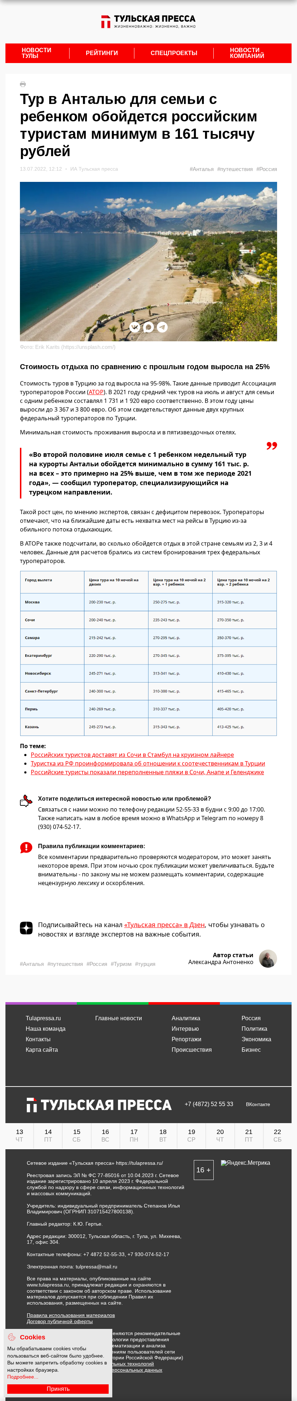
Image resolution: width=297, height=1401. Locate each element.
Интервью (185, 1029)
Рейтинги (102, 53)
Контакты (38, 1039)
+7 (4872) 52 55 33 (209, 1104)
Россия (251, 1018)
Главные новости (118, 1018)
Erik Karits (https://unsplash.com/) (75, 347)
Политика (254, 1029)
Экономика (256, 1039)
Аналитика (186, 1018)
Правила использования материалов (71, 1315)
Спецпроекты (174, 53)
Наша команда (46, 1029)
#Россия (266, 169)
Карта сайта (42, 1050)
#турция (145, 964)
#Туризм (121, 964)
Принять (58, 1389)
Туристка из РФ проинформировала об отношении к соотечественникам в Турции (148, 763)
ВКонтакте (258, 1104)
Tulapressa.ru (43, 1018)
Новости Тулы (36, 53)
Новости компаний (247, 53)
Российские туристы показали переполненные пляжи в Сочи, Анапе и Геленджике (147, 772)
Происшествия (192, 1050)
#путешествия (235, 169)
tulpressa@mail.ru (96, 1266)
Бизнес (251, 1050)
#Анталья (202, 169)
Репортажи (186, 1039)
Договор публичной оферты (60, 1321)
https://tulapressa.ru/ (139, 1163)
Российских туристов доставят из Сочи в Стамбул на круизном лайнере (132, 755)
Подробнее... (22, 1377)
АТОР (96, 392)
